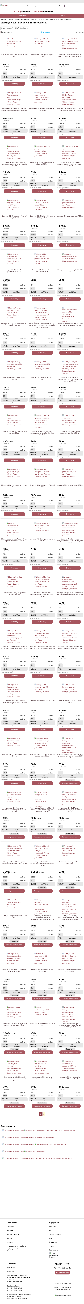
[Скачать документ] (13, 1134)
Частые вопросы (55, 1234)
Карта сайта (53, 1250)
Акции (9, 1238)
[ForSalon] (12, 6)
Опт (50, 1230)
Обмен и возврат (13, 1234)
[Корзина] (76, 6)
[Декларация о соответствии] (13, 1130)
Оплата (10, 1230)
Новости (52, 1238)
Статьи (51, 1246)
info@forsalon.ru (65, 1283)
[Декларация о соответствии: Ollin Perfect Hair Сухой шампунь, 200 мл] (49, 1130)
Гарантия (10, 1271)
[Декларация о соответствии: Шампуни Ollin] (18, 1144)
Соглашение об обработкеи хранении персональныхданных (16, 1248)
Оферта (10, 1242)
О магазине (11, 1267)
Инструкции (53, 1242)
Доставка (10, 1226)
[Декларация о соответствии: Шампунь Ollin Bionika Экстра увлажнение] (28, 1137)
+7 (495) (43, 11)
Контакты (52, 1226)
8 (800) (22, 11)
